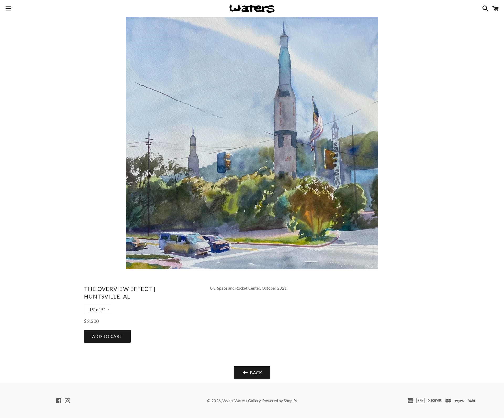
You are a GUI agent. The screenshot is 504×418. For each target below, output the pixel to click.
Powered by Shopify (279, 400)
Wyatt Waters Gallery (241, 400)
